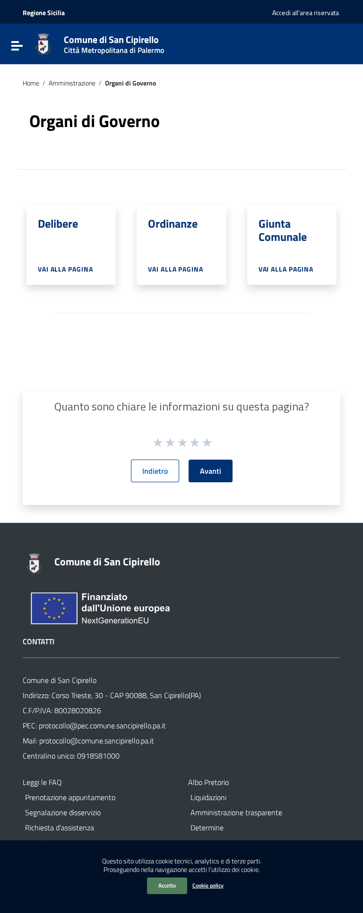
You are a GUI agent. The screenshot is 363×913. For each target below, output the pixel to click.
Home (31, 83)
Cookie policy (208, 885)
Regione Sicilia (44, 12)
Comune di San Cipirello (114, 42)
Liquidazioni (208, 797)
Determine (207, 827)
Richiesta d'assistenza (59, 827)
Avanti (210, 471)
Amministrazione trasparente (236, 812)
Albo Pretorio (208, 782)
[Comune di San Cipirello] (43, 44)
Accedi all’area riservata (305, 12)
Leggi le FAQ (42, 782)
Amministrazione (72, 83)
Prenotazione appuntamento (70, 797)
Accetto (167, 885)
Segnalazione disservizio (63, 812)
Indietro (155, 471)
